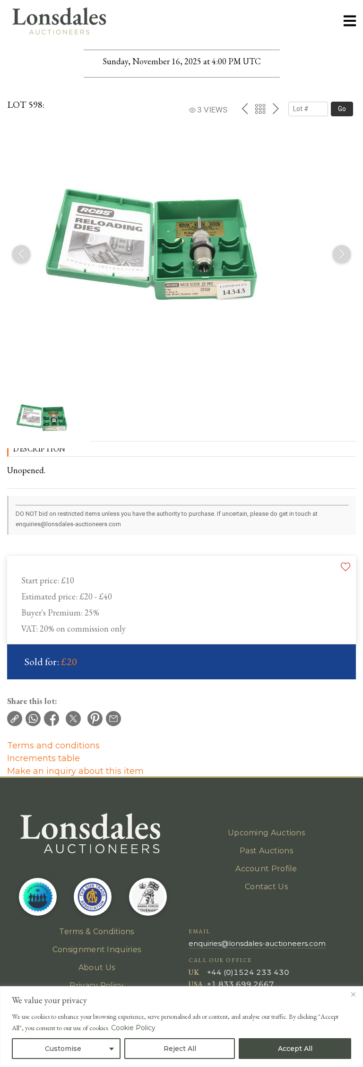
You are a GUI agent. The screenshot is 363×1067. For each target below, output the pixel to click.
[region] (181, 1026)
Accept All (295, 1048)
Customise (63, 1048)
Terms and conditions (53, 745)
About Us (96, 967)
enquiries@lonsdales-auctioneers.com (257, 943)
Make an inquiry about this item (75, 771)
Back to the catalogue (260, 109)
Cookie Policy (133, 1028)
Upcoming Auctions (266, 832)
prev (245, 108)
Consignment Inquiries (96, 949)
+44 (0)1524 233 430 (248, 972)
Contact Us (266, 886)
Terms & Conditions (96, 931)
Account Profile (266, 868)
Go (342, 109)
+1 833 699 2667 (240, 984)
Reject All (180, 1048)
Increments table (43, 758)
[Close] (353, 994)
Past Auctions (266, 850)
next (276, 108)
